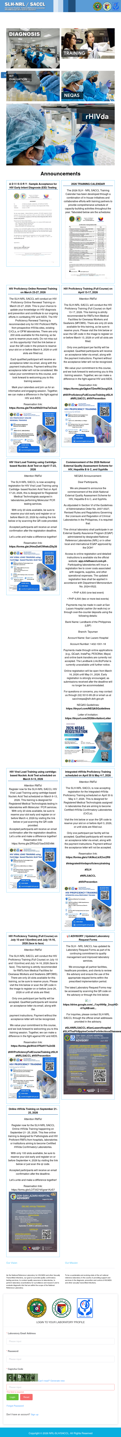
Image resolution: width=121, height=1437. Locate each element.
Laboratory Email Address (22, 1333)
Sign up (34, 1414)
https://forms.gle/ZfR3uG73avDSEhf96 (33, 843)
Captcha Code (15, 1368)
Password (13, 1351)
